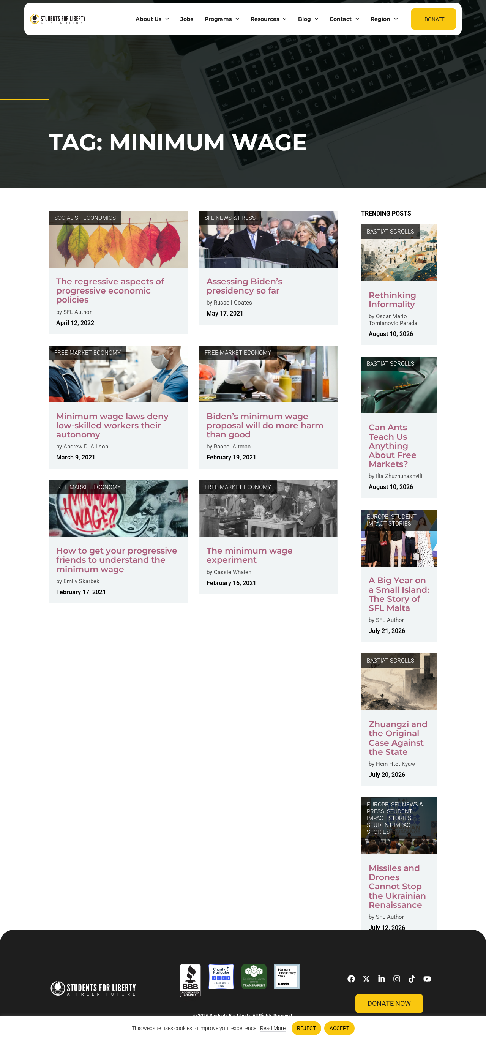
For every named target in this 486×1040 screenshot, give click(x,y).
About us (148, 19)
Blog (304, 19)
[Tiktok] (412, 978)
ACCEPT (339, 1028)
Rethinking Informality (392, 299)
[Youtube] (427, 978)
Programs (218, 19)
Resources (265, 19)
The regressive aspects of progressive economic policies (110, 290)
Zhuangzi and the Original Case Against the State (398, 738)
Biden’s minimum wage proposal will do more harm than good (265, 425)
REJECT (306, 1028)
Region (380, 19)
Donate (434, 19)
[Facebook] (351, 978)
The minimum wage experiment (250, 555)
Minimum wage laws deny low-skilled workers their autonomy (112, 425)
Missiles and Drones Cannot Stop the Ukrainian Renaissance (397, 886)
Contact (341, 19)
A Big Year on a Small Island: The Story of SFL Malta (399, 594)
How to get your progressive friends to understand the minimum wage (116, 560)
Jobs (186, 19)
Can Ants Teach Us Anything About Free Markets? (393, 445)
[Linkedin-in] (381, 978)
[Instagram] (396, 978)
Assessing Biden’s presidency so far (244, 286)
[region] (243, 1028)
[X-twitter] (366, 978)
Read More (273, 1028)
